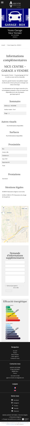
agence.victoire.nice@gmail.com (15, 377)
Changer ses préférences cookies (12, 419)
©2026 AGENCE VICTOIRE (10, 415)
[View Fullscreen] (3, 213)
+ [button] (3, 208)
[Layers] (26, 208)
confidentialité (23, 422)
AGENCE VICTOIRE (15, 367)
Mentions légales (23, 415)
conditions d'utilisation (10, 424)
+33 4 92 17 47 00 (15, 376)
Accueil (3, 45)
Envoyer (9, 290)
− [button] (3, 210)
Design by (27, 419)
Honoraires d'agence (15, 417)
